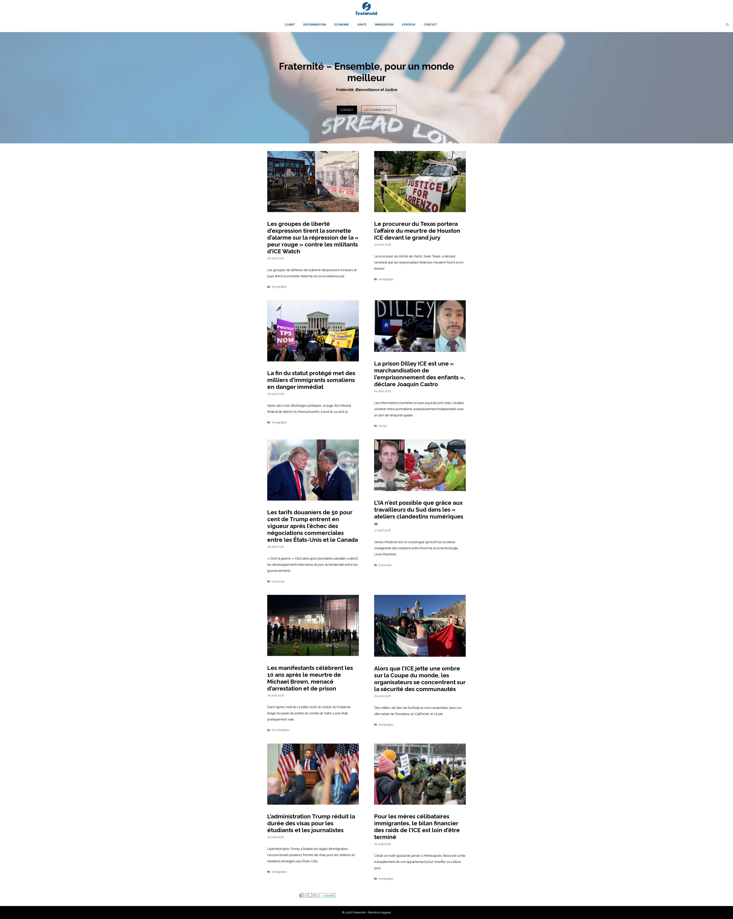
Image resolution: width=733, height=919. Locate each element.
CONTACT (347, 109)
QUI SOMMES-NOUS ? (378, 109)
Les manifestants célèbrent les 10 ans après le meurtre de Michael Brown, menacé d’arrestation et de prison (310, 678)
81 (316, 895)
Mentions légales (379, 912)
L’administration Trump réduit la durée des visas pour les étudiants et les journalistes (311, 823)
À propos (408, 24)
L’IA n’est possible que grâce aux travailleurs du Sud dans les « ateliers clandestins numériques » (418, 513)
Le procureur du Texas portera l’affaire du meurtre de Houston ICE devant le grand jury (417, 230)
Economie (341, 24)
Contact (430, 24)
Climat (290, 24)
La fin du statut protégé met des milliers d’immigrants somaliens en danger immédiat (311, 380)
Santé (361, 24)
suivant (327, 895)
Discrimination (314, 24)
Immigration (384, 24)
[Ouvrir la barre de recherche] (727, 24)
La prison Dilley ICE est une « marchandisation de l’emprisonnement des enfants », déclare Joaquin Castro (419, 374)
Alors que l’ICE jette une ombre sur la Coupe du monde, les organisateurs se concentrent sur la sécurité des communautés (419, 678)
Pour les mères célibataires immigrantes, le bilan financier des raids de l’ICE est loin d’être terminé (417, 826)
